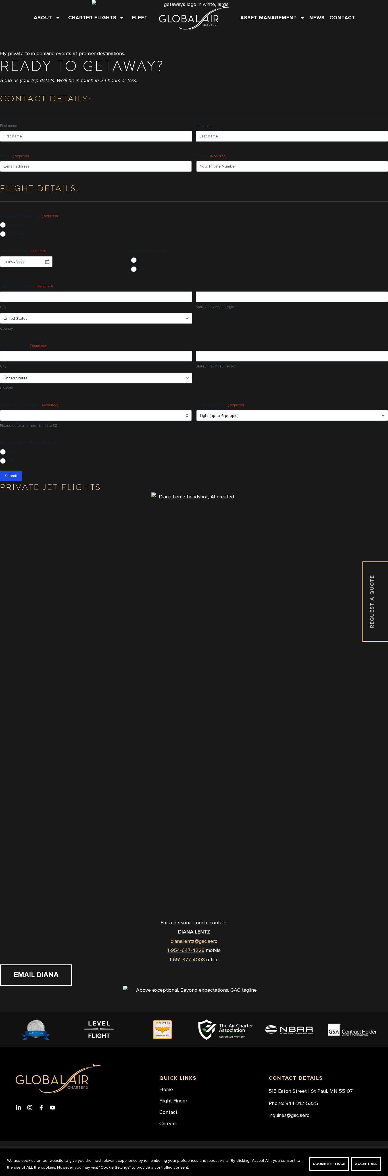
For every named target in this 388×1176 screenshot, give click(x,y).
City (3, 307)
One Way (17, 224)
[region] (194, 1162)
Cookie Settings (329, 1164)
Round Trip (19, 233)
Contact (342, 18)
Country (6, 328)
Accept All (366, 1164)
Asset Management (268, 18)
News (317, 18)
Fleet (140, 18)
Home (166, 1090)
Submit (11, 475)
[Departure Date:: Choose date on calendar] (47, 261)
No (142, 269)
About (43, 18)
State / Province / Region (216, 307)
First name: (9, 126)
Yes (143, 260)
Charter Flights (92, 18)
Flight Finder (173, 1101)
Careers (168, 1124)
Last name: (205, 126)
